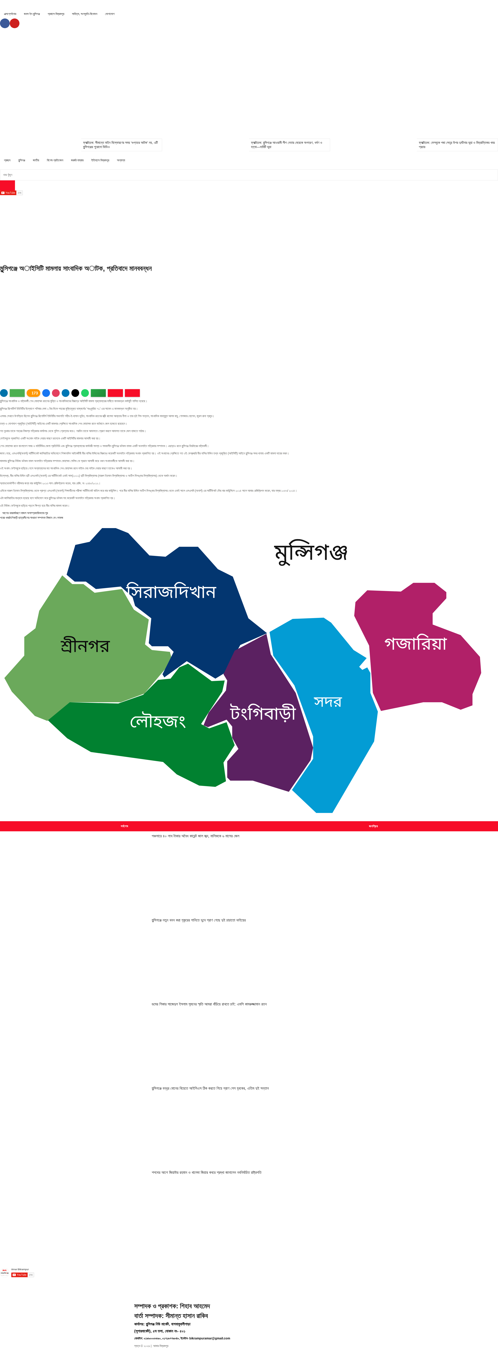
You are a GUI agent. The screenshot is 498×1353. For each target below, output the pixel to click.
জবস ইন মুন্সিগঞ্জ (32, 14)
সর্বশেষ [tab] (124, 826)
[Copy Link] (98, 393)
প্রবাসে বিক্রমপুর (56, 14)
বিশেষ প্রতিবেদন (55, 160)
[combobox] (249, 174)
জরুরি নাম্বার (77, 160)
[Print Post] (4, 393)
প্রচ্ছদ (7, 160)
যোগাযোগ (110, 14)
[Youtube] (14, 23)
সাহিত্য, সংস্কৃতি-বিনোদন (84, 14)
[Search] (7, 185)
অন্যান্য (121, 160)
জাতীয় (36, 160)
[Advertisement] (249, 230)
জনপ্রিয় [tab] (373, 826)
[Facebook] (5, 23)
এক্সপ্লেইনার (10, 14)
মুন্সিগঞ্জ (21, 160)
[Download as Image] (17, 393)
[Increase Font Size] (115, 393)
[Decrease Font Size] (132, 393)
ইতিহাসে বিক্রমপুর (100, 160)
